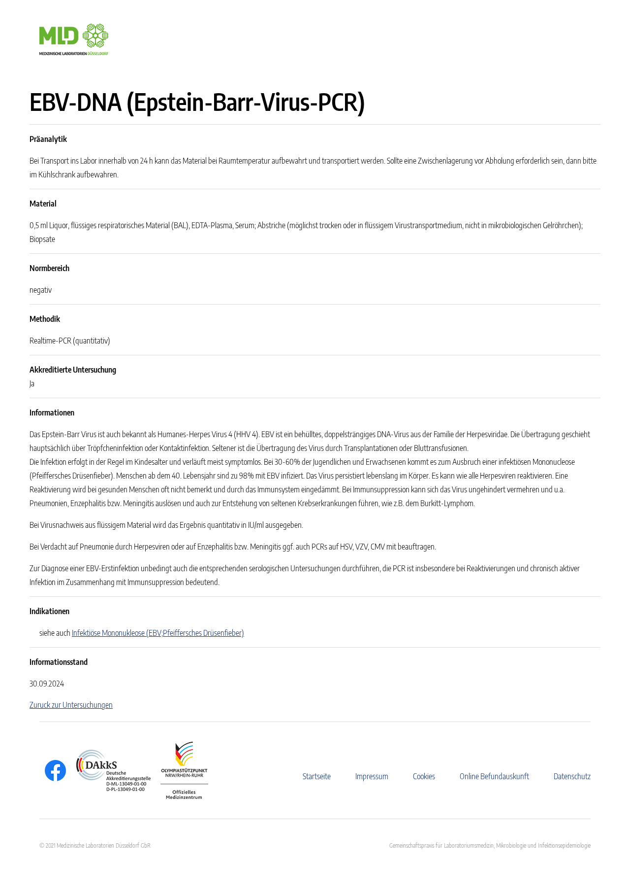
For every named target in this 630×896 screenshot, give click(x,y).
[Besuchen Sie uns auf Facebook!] (52, 770)
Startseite (317, 776)
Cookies (424, 776)
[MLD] (73, 38)
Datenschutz (572, 776)
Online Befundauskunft (494, 776)
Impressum (371, 776)
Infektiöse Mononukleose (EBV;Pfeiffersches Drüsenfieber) (158, 633)
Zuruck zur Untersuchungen (71, 705)
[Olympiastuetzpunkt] (179, 770)
